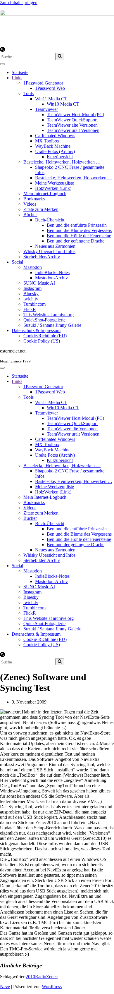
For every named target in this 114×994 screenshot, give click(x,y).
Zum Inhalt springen (18, 2)
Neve (5, 986)
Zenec (52, 976)
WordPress (52, 986)
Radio (40, 976)
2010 (30, 976)
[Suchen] (2, 50)
